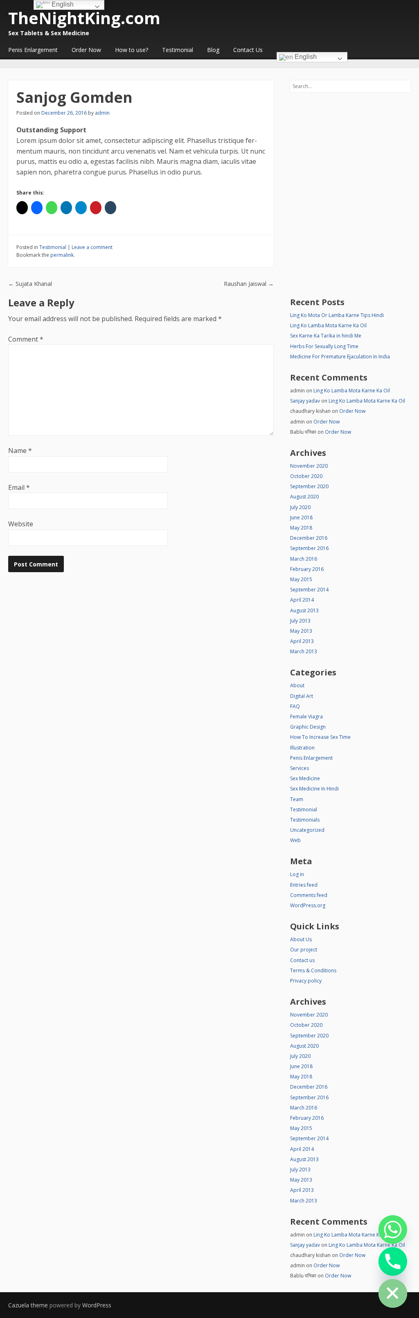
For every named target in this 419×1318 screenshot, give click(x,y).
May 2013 (301, 630)
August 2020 (304, 496)
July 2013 (300, 620)
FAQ (295, 706)
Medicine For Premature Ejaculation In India (340, 356)
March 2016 (303, 558)
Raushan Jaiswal (249, 284)
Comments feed (308, 895)
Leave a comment (92, 247)
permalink (62, 254)
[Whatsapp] (392, 1229)
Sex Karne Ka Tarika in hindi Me (325, 335)
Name (20, 450)
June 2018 (301, 517)
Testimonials (305, 819)
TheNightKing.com (84, 18)
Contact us (302, 960)
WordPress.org (307, 905)
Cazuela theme (28, 1305)
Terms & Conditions (313, 970)
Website (20, 523)
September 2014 (309, 589)
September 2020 (309, 486)
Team (296, 799)
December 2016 (308, 537)
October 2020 (306, 476)
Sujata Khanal (30, 284)
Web (295, 840)
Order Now (86, 50)
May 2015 (301, 579)
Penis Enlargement (33, 50)
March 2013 (303, 651)
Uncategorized (307, 830)
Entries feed (304, 884)
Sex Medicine (305, 778)
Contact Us (248, 50)
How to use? (131, 50)
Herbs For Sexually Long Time (324, 346)
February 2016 (307, 569)
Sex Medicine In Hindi (314, 788)
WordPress (96, 1305)
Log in (297, 874)
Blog (213, 50)
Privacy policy (306, 980)
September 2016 (309, 548)
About (297, 685)
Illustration (302, 747)
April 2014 (302, 599)
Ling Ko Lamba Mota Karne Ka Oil (328, 325)
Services (299, 768)
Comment (25, 339)
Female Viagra (306, 716)
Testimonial (177, 50)
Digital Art (301, 696)
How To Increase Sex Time (320, 737)
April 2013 (302, 641)
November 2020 (309, 465)
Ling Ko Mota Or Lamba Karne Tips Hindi (337, 315)
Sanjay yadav (305, 400)
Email (19, 487)
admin (102, 112)
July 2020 (300, 507)
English (305, 56)
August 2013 (304, 610)
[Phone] (392, 1261)
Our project (303, 949)
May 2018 (301, 527)
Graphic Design (308, 726)
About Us (301, 939)
